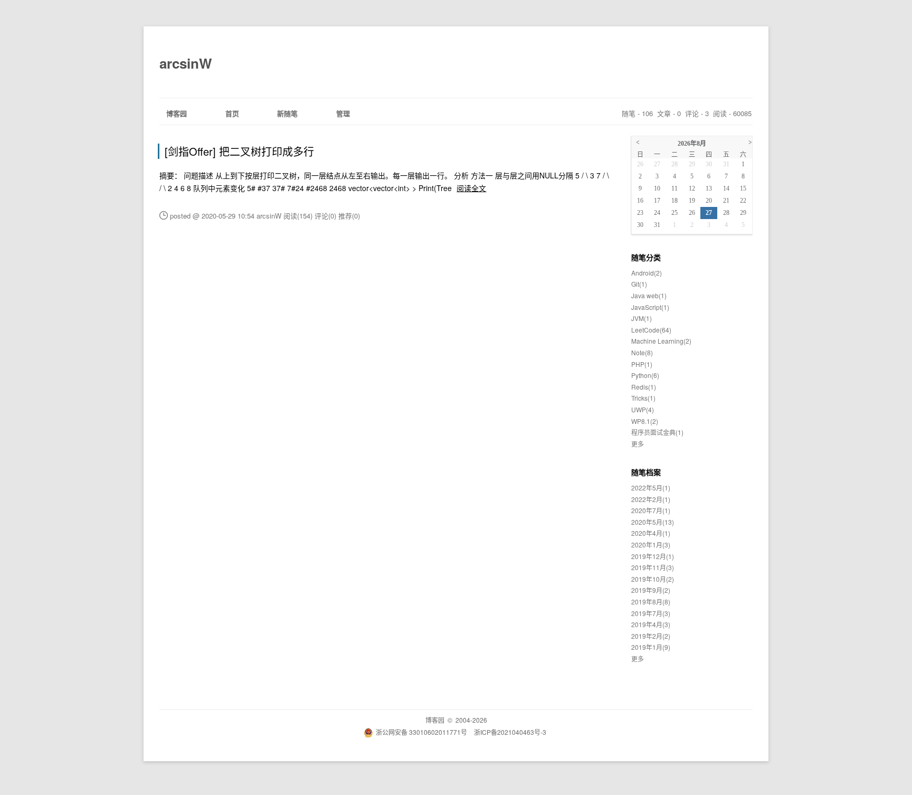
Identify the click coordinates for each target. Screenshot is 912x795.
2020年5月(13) (652, 521)
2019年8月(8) (650, 601)
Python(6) (645, 375)
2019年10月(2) (652, 578)
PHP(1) (641, 363)
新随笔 (287, 113)
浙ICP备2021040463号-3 (510, 731)
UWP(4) (642, 409)
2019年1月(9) (650, 646)
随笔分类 (646, 257)
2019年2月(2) (650, 635)
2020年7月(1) (650, 510)
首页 (232, 113)
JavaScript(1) (650, 306)
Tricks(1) (643, 397)
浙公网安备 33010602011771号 (421, 731)
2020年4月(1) (650, 532)
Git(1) (639, 283)
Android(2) (646, 272)
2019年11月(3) (652, 567)
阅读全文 (471, 188)
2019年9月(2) (650, 589)
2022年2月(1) (650, 499)
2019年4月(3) (650, 624)
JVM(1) (641, 318)
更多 (637, 443)
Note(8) (642, 352)
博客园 (176, 113)
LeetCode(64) (651, 329)
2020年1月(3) (650, 544)
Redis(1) (643, 386)
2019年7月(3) (650, 613)
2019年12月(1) (652, 556)
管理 (343, 113)
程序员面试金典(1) (657, 432)
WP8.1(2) (644, 421)
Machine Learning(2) (661, 340)
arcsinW (185, 63)
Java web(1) (649, 295)
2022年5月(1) (650, 487)
